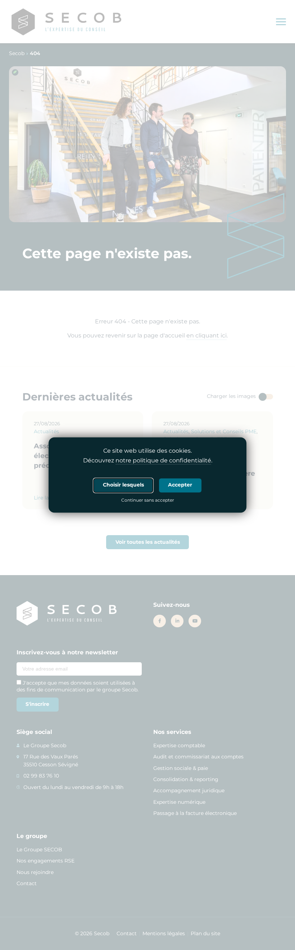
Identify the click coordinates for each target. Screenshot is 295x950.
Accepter (180, 485)
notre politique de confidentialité (163, 460)
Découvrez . (147, 460)
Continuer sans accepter (147, 501)
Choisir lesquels (123, 485)
